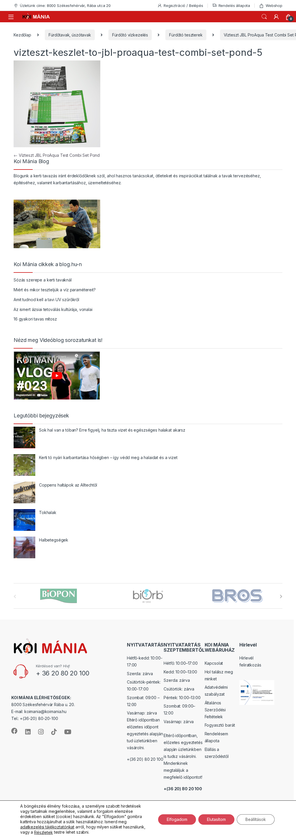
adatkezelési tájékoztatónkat (47, 826)
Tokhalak (47, 512)
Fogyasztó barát (220, 725)
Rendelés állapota (234, 5)
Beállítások (255, 819)
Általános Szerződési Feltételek (215, 709)
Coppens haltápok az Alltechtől (68, 484)
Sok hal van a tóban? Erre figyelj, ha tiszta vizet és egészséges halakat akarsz (112, 430)
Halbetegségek (53, 539)
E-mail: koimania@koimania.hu (38, 711)
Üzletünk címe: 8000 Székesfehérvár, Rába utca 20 (65, 5)
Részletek (43, 832)
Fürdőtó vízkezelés (130, 34)
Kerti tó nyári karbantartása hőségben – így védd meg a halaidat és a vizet (108, 457)
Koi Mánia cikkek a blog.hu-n (48, 264)
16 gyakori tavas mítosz (35, 318)
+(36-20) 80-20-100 (39, 718)
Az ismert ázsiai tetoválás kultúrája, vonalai (53, 309)
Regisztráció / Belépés (183, 5)
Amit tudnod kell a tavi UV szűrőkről (46, 299)
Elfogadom (177, 819)
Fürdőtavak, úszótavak (70, 34)
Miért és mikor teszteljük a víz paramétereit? (55, 289)
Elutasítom (216, 819)
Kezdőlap (22, 34)
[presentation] (281, 596)
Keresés (264, 17)
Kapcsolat (214, 663)
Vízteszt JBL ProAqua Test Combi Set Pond (57, 155)
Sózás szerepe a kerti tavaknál (43, 279)
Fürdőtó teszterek (186, 34)
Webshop (274, 5)
